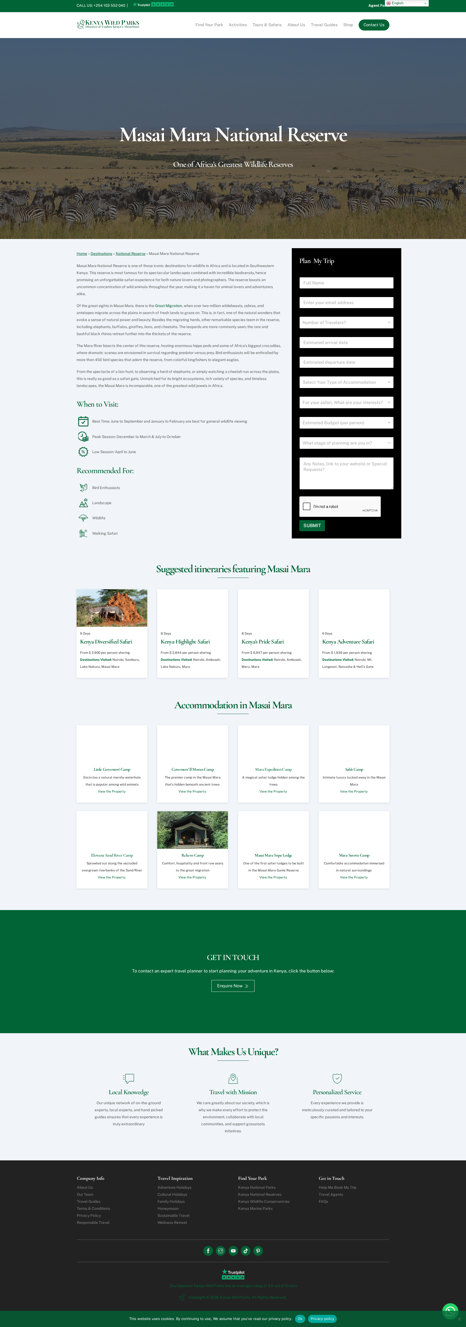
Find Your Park (209, 24)
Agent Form (378, 5)
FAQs (323, 1201)
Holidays (174, 1187)
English (397, 3)
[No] (459, 1319)
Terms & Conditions (93, 1208)
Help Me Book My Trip (337, 1187)
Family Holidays (171, 1201)
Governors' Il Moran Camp (193, 769)
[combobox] (346, 322)
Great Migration (168, 306)
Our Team (85, 1194)
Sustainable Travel (173, 1215)
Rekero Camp (192, 855)
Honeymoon (168, 1208)
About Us (296, 24)
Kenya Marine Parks (255, 1208)
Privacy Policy (89, 1215)
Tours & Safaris (267, 24)
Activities (238, 24)
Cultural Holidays (172, 1194)
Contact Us (374, 24)
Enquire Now (229, 985)
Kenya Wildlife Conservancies (264, 1201)
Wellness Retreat (172, 1222)
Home (82, 253)
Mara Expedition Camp (273, 769)
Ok (300, 1318)
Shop (348, 24)
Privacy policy (322, 1318)
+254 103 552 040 (109, 5)
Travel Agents (331, 1194)
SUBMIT (312, 525)
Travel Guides (324, 24)
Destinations (101, 253)
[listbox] (346, 382)
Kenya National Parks (257, 1187)
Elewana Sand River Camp (112, 855)
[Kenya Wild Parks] (109, 26)
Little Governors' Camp (112, 769)
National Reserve (130, 253)
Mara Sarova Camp (354, 855)
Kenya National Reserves (260, 1194)
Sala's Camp (354, 769)
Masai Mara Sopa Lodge (273, 855)
